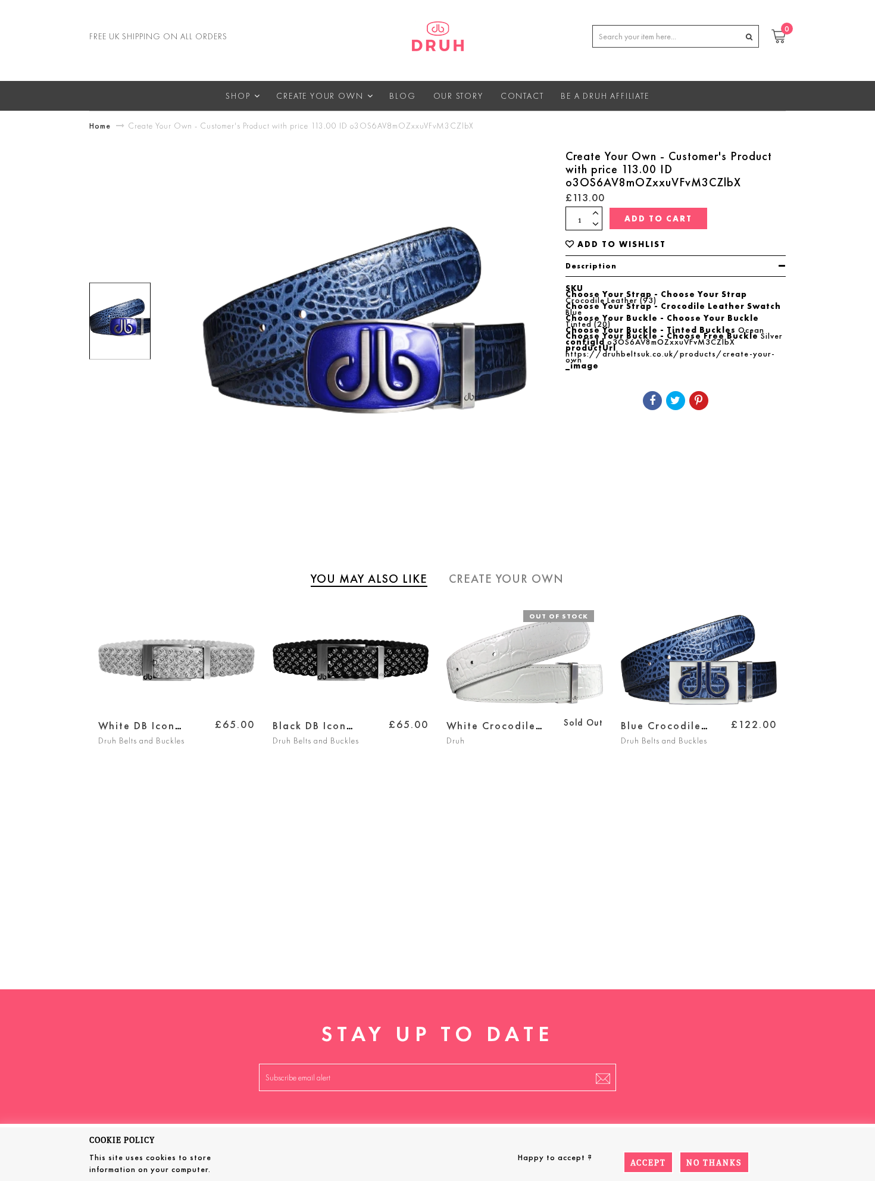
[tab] (675, 266)
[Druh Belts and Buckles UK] (438, 34)
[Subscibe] (603, 1077)
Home (100, 125)
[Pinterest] (698, 400)
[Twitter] (675, 400)
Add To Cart (658, 218)
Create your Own (506, 578)
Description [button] (591, 266)
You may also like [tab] (369, 578)
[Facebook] (652, 400)
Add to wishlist (621, 244)
